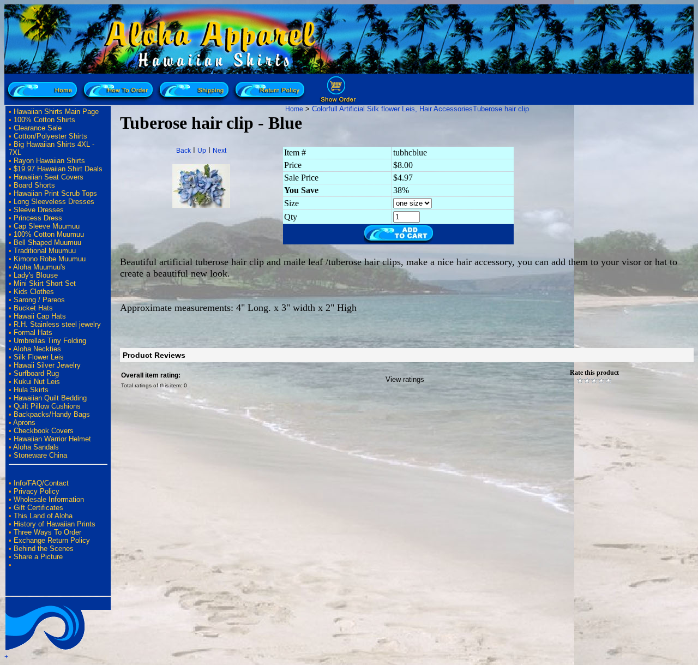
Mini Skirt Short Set (45, 283)
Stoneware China (40, 455)
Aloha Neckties (37, 349)
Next (219, 150)
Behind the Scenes (44, 548)
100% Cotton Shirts (44, 120)
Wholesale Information (49, 499)
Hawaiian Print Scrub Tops (55, 193)
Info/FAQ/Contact (41, 483)
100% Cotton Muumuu (49, 234)
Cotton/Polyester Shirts (50, 136)
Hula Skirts (31, 390)
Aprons (24, 422)
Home (294, 109)
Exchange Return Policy (52, 540)
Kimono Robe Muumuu (50, 259)
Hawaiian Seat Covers (48, 177)
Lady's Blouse (36, 275)
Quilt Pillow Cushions (47, 406)
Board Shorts (34, 185)
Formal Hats (33, 332)
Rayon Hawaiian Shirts (49, 161)
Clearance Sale (38, 128)
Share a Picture (38, 557)
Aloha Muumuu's (39, 267)
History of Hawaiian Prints (54, 524)
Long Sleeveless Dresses (54, 201)
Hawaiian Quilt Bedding (50, 398)
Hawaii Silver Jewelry (47, 365)
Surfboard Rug (36, 373)
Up (201, 150)
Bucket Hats (33, 308)
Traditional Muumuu (45, 251)
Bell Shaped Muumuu (47, 242)
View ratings (405, 379)
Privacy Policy (36, 491)
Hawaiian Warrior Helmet (52, 439)
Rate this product (594, 372)
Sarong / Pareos (39, 300)
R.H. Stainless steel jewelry (57, 324)
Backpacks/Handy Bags (52, 414)
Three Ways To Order (47, 532)
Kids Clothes (34, 291)
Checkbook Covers (44, 431)
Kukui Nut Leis (37, 382)
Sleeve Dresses (39, 210)
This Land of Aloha (43, 516)
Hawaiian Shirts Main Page (56, 111)
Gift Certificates (38, 508)
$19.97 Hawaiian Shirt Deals (58, 169)
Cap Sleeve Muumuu (47, 226)
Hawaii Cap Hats (40, 316)
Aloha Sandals (36, 447)
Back (183, 150)
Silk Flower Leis (39, 357)
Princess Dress (38, 218)
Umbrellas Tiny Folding (50, 341)
